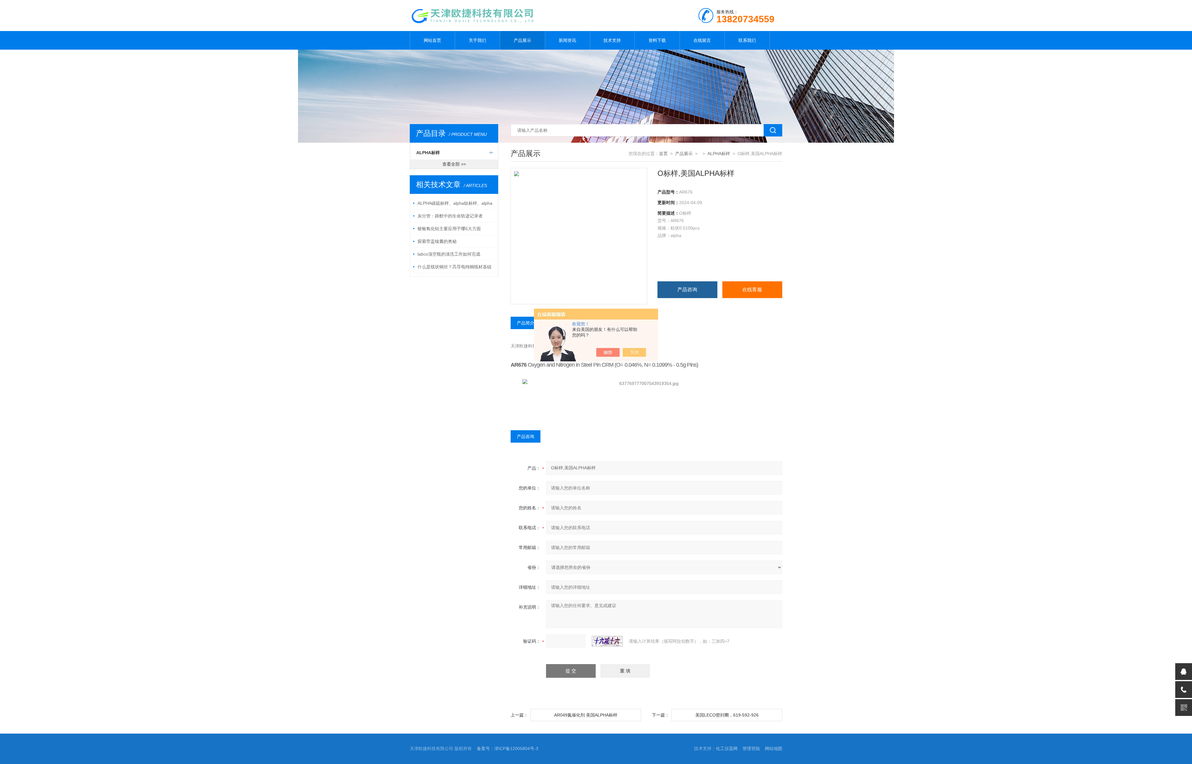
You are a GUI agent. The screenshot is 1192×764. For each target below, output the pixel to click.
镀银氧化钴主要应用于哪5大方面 (449, 228)
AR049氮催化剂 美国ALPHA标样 (585, 715)
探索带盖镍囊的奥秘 (437, 241)
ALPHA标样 (428, 152)
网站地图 (773, 748)
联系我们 (747, 40)
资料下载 (657, 40)
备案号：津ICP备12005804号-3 (507, 748)
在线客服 (752, 289)
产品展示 (522, 40)
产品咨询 (687, 289)
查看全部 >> (454, 164)
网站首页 (432, 40)
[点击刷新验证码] (607, 641)
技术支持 (612, 40)
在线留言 (702, 40)
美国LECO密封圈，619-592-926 (727, 715)
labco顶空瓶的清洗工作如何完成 (449, 254)
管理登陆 (751, 748)
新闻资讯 (567, 40)
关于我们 (477, 40)
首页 (663, 153)
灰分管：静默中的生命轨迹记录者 (450, 215)
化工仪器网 (727, 748)
